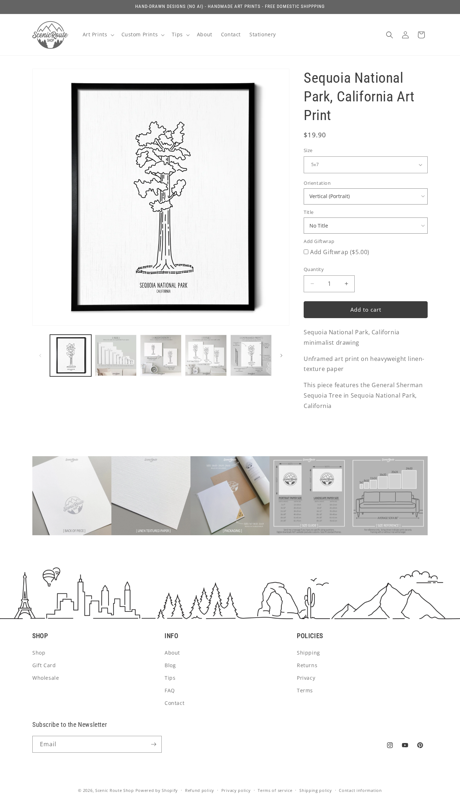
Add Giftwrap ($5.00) (339, 252)
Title (309, 212)
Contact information (360, 790)
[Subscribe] (153, 744)
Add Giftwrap (319, 241)
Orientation (317, 183)
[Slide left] (40, 355)
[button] (97, 34)
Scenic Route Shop (114, 790)
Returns (307, 665)
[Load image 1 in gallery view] (70, 355)
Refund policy (199, 790)
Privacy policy (236, 790)
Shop (38, 652)
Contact (174, 703)
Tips (170, 677)
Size (308, 150)
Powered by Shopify (156, 790)
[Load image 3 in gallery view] (160, 355)
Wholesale (45, 677)
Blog (170, 665)
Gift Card (44, 665)
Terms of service (275, 790)
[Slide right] (281, 355)
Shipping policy (315, 790)
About (172, 652)
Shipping (308, 652)
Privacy (306, 677)
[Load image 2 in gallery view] (115, 355)
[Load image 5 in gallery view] (251, 355)
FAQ (170, 690)
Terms (305, 690)
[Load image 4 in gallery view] (205, 355)
